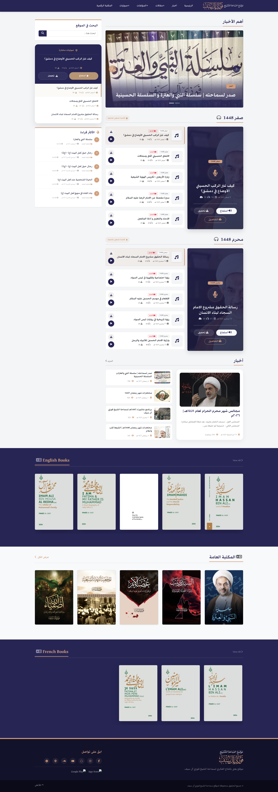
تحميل (202, 211)
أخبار (174, 6)
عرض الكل (43, 557)
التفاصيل (213, 219)
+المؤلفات (142, 6)
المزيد (110, 361)
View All (237, 460)
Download (222, 522)
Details (222, 514)
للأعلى (38, 785)
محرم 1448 (232, 240)
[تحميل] (111, 132)
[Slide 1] (177, 103)
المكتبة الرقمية (104, 6)
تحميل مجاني (222, 614)
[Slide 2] (171, 103)
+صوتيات (125, 6)
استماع (224, 211)
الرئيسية (188, 6)
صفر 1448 (233, 118)
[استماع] (111, 139)
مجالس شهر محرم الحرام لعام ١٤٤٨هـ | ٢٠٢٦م (186, 95)
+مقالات (160, 6)
